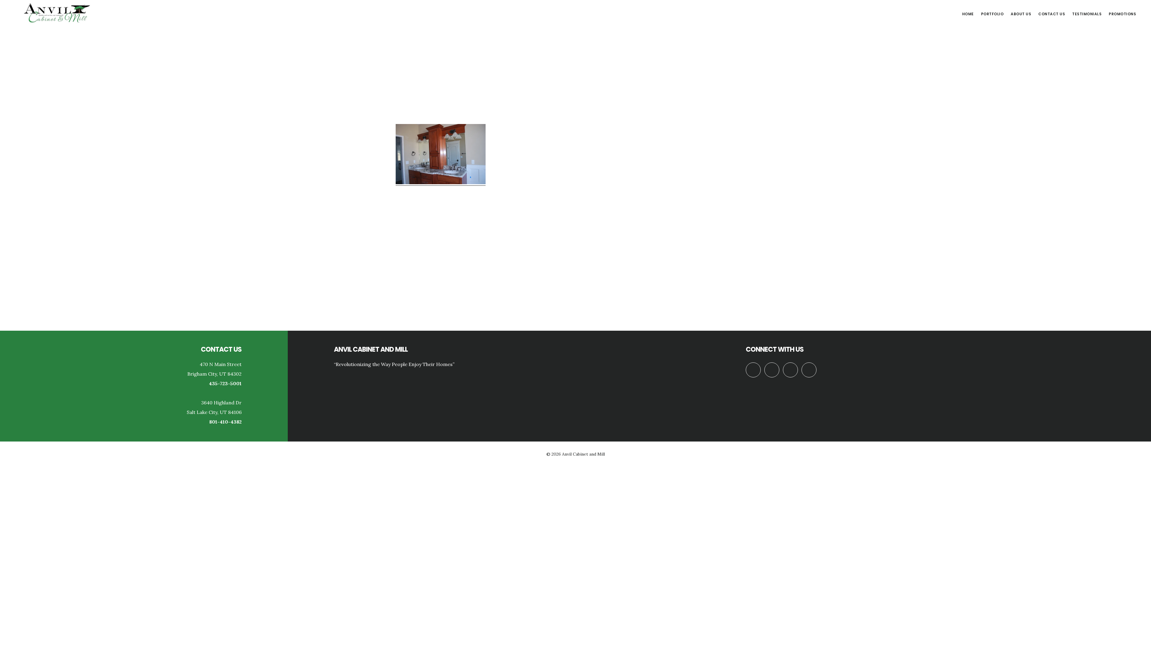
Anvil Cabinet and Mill (57, 13)
